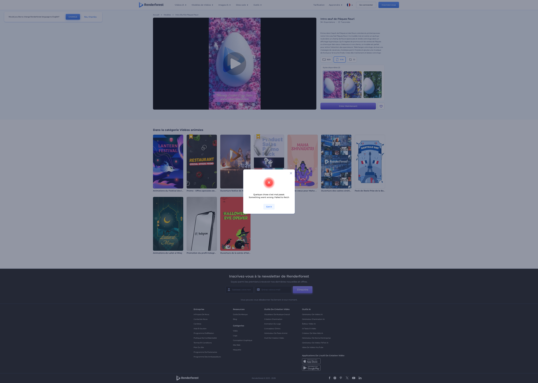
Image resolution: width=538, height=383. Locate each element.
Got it (269, 206)
